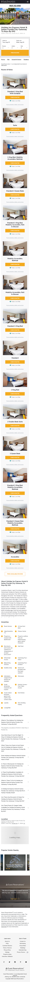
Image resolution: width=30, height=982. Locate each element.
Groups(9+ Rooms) (16, 59)
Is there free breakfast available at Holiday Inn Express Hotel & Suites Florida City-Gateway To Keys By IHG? (12, 774)
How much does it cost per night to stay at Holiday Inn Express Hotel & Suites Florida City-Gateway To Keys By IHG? (13, 738)
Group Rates (23, 945)
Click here (4, 927)
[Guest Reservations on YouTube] (25, 962)
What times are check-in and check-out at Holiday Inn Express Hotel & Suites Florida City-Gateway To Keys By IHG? (13, 748)
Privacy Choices (21, 952)
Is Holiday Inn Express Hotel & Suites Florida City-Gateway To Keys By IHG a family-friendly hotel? (13, 791)
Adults (13, 46)
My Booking (23, 943)
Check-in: (4, 40)
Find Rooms (15, 53)
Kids (22, 46)
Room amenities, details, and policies (15, 104)
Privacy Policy (7, 950)
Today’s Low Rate (15, 101)
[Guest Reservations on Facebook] (5, 962)
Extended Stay (22, 950)
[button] (1, 16)
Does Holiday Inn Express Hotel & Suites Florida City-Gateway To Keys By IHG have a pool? (13, 757)
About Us (7, 941)
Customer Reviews (7, 945)
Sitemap (7, 952)
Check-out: (19, 40)
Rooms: (4, 46)
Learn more (4, 65)
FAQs (7, 943)
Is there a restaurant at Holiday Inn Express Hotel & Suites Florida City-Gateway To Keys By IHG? (12, 766)
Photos (3, 59)
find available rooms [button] (15, 574)
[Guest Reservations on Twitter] (9, 962)
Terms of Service (7, 948)
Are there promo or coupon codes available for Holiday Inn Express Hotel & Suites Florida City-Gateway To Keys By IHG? (13, 808)
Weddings (26, 59)
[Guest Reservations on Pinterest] (20, 962)
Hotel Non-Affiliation (7, 956)
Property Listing (7, 954)
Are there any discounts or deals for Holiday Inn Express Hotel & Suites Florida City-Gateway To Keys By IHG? (12, 799)
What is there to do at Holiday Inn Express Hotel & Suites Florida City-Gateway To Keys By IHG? (12, 782)
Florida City (14, 823)
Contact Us (23, 941)
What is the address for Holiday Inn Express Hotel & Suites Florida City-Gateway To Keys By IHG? (12, 722)
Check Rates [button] (15, 97)
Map (8, 59)
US (24, 823)
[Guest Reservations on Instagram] (15, 962)
